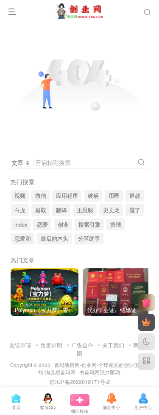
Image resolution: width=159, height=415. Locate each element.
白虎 (19, 210)
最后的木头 (54, 238)
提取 (40, 210)
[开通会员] (146, 322)
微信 (40, 195)
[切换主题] (146, 341)
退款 (134, 195)
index (20, 224)
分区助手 (89, 238)
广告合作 (82, 345)
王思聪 (85, 210)
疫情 (115, 224)
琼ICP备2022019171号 (77, 382)
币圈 (114, 195)
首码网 (92, 372)
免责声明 (51, 345)
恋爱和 (22, 238)
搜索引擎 (89, 224)
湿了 (134, 210)
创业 (63, 224)
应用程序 (67, 195)
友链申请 (20, 345)
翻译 (61, 210)
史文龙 (111, 210)
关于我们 (113, 345)
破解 (93, 195)
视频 (19, 195)
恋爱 (42, 224)
